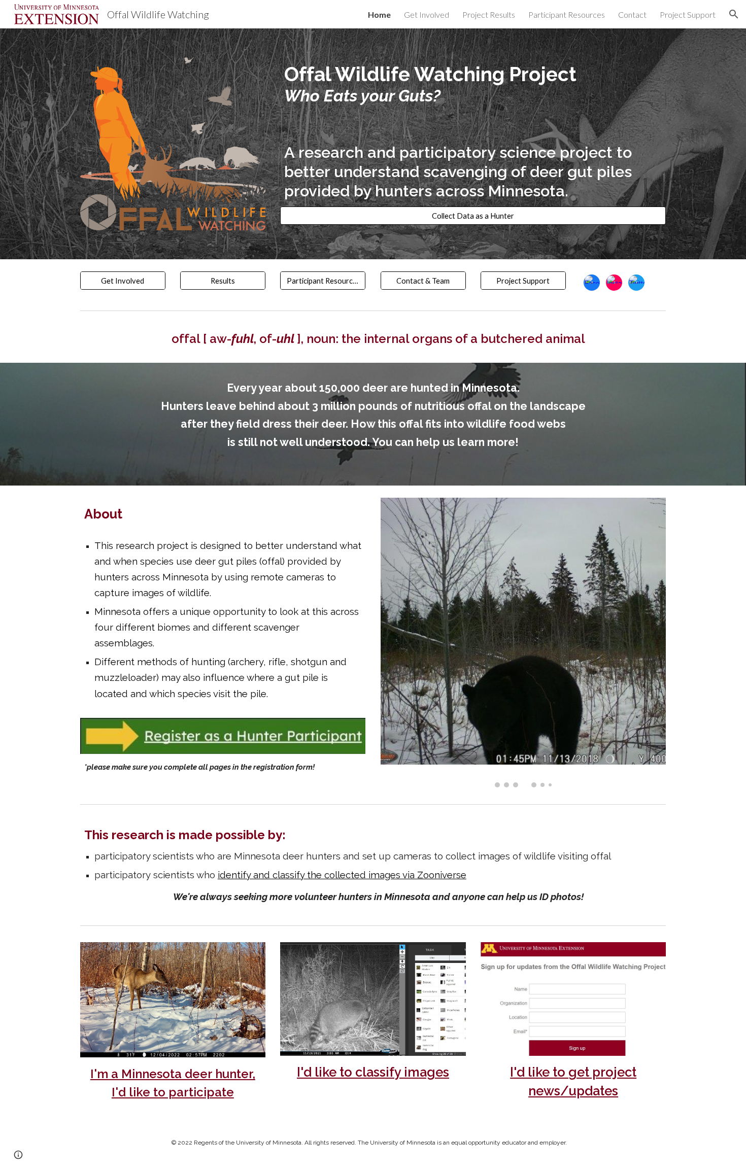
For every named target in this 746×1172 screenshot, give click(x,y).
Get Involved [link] (426, 14)
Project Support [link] (688, 14)
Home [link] (379, 14)
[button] (734, 14)
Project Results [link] (488, 14)
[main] (473, 131)
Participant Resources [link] (566, 14)
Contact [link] (632, 14)
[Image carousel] (523, 642)
